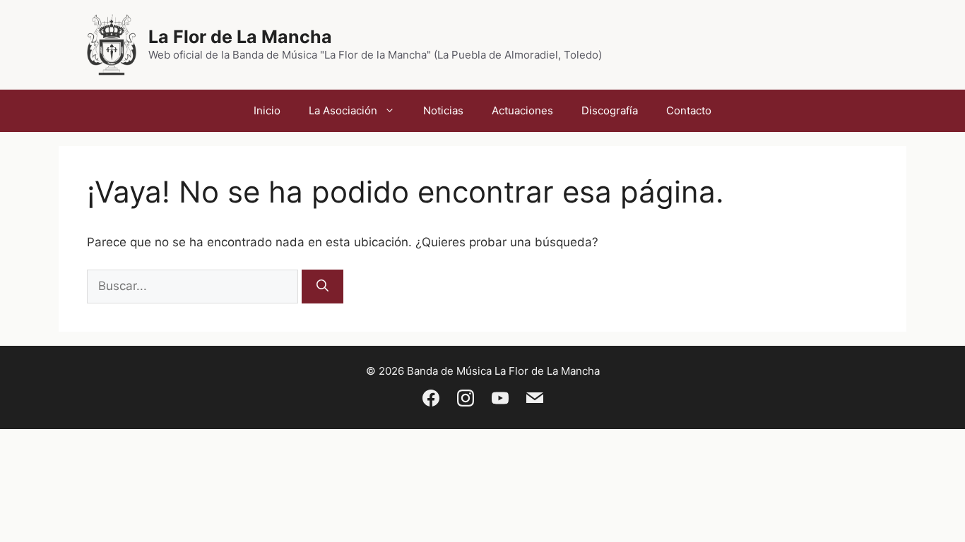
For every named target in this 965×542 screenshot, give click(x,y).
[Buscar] (322, 286)
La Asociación (343, 110)
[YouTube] (500, 400)
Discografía (609, 110)
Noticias (443, 110)
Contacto (688, 110)
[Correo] (534, 400)
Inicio (267, 110)
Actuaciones (522, 110)
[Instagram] (465, 400)
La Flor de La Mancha (240, 36)
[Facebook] (430, 400)
